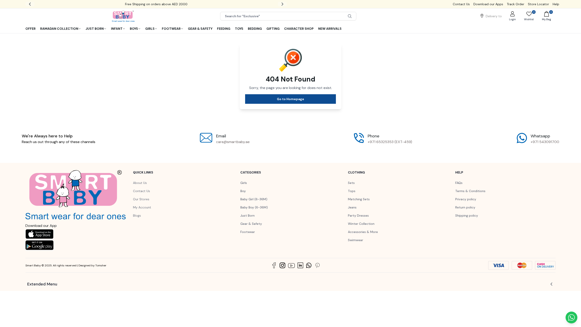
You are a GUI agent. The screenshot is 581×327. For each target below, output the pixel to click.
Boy (243, 191)
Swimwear (355, 240)
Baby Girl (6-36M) (253, 199)
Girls (243, 183)
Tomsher (100, 265)
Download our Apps (488, 4)
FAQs (459, 183)
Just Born (247, 215)
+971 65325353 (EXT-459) (390, 141)
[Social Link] (274, 265)
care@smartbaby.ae (233, 141)
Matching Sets (359, 199)
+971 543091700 (545, 141)
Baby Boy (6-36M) (254, 207)
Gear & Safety (251, 224)
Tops (351, 191)
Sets (351, 183)
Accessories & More (363, 232)
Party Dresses (358, 215)
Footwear (247, 232)
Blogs (137, 215)
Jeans (352, 207)
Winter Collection (361, 224)
